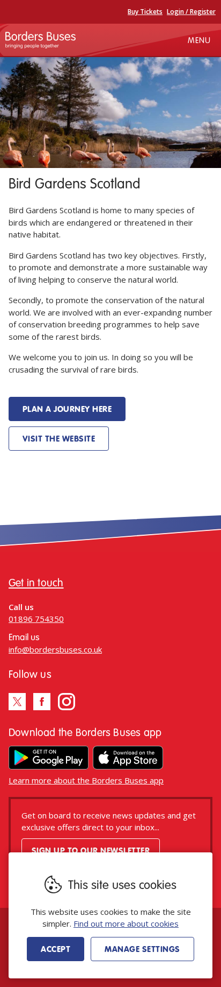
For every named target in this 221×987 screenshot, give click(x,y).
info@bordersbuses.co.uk (55, 649)
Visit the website (59, 438)
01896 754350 (36, 618)
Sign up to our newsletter (91, 850)
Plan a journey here (67, 408)
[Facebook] (41, 701)
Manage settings (142, 948)
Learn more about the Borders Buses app (86, 780)
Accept (55, 948)
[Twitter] (17, 701)
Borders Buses (40, 40)
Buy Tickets (145, 11)
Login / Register (191, 11)
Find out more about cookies (126, 923)
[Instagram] (66, 701)
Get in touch (36, 582)
